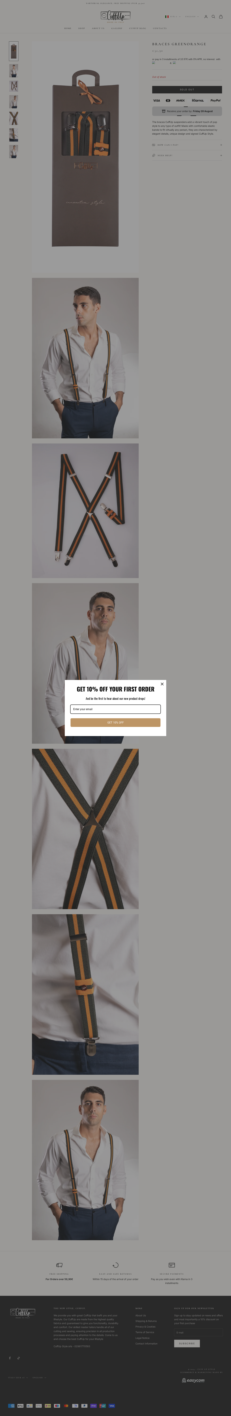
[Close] (162, 684)
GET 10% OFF (115, 722)
